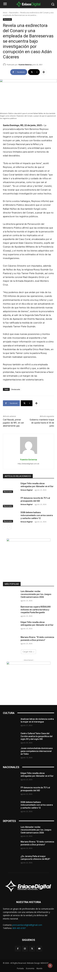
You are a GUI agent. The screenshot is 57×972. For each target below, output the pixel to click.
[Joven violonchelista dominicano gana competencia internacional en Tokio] (10, 752)
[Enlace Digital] (28, 4)
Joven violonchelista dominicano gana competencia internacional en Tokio (37, 751)
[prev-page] (5, 527)
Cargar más (27, 651)
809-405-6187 (19, 928)
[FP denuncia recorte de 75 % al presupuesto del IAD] (10, 502)
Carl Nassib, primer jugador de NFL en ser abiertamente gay (13, 422)
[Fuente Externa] (5, 64)
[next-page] (9, 527)
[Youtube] (39, 948)
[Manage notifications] (50, 965)
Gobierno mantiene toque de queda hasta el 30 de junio (42, 422)
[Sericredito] (28, 540)
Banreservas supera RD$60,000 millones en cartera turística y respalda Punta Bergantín (36, 610)
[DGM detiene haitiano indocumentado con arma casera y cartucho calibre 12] (10, 516)
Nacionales (13, 12)
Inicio (5, 12)
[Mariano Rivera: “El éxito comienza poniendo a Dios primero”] (10, 641)
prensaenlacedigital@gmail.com (27, 925)
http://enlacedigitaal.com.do (28, 464)
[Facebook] (18, 948)
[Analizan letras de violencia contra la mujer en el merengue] (10, 723)
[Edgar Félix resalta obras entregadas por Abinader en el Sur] (10, 487)
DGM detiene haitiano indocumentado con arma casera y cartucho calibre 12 (37, 515)
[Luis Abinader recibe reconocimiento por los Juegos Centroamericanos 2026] (10, 595)
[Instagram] (25, 948)
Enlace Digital (27, 490)
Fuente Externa (25, 64)
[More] (44, 72)
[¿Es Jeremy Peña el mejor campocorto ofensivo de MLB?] (10, 860)
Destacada (15, 389)
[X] (32, 948)
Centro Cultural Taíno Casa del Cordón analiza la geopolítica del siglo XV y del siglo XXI (36, 736)
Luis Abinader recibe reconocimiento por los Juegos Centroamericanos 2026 (36, 594)
